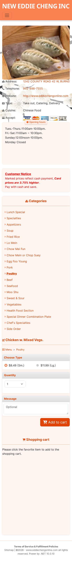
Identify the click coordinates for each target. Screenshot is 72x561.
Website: (10, 96)
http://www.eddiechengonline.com (45, 96)
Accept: (10, 117)
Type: (9, 103)
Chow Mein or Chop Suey (24, 255)
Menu (8, 349)
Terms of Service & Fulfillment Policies (36, 546)
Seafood (12, 286)
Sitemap (9, 550)
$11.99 (48, 365)
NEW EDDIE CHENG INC (35, 6)
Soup (10, 230)
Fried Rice (13, 236)
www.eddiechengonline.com (42, 550)
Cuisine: (10, 110)
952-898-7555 (33, 88)
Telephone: (12, 88)
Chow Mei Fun (16, 249)
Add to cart (57, 422)
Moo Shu (12, 292)
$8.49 (16, 365)
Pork (10, 267)
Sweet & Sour (15, 298)
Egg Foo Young (17, 261)
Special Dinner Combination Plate (29, 316)
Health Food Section (20, 310)
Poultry (12, 273)
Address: (11, 81)
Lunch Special (16, 212)
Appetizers (14, 224)
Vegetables (14, 304)
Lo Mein (12, 243)
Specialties (14, 218)
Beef (10, 280)
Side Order (14, 329)
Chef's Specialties (18, 322)
